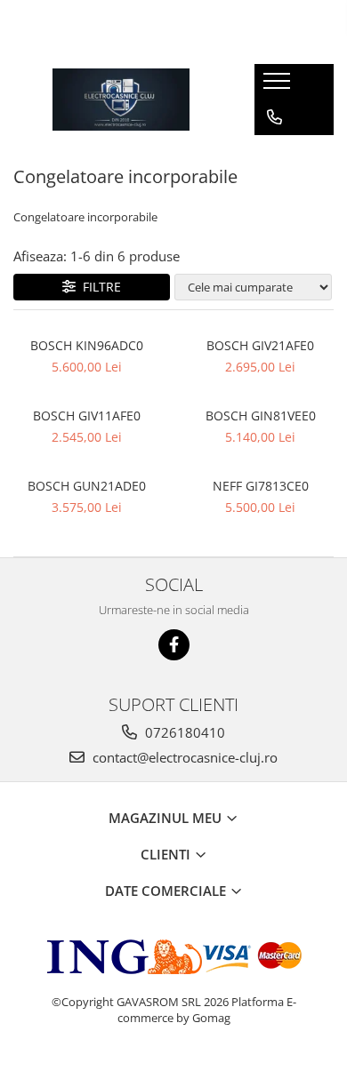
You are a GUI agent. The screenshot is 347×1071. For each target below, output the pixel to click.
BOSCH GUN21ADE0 (87, 485)
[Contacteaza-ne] (274, 117)
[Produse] (279, 86)
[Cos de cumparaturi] (273, 153)
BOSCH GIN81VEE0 (261, 415)
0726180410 (183, 732)
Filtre (98, 286)
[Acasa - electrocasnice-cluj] (121, 99)
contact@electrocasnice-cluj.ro (183, 757)
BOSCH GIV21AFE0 (260, 345)
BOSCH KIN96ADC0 (86, 345)
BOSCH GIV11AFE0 (87, 415)
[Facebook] (174, 644)
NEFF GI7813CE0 (261, 485)
